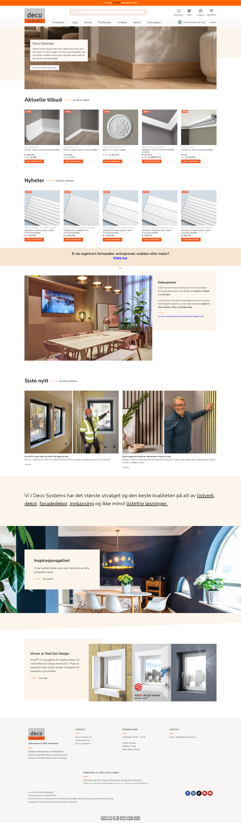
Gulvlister (28, 147)
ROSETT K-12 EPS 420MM (114, 150)
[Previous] (28, 58)
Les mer (28, 465)
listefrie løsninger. (147, 503)
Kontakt (213, 22)
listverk (205, 495)
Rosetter (113, 147)
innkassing (82, 503)
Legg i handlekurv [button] (34, 161)
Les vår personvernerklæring (40, 792)
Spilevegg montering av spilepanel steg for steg (146, 456)
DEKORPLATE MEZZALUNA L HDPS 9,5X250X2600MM (117, 231)
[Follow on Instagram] (193, 793)
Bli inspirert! (48, 579)
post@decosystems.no (186, 737)
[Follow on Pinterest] (204, 793)
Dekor (105, 147)
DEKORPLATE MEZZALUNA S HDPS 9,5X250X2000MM (196, 231)
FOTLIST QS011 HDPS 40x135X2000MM (41, 150)
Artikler (122, 22)
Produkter (58, 22)
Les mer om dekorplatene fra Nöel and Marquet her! (181, 316)
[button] (200, 12)
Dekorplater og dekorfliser (43, 228)
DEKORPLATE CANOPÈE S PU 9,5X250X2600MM (76, 231)
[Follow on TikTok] (199, 793)
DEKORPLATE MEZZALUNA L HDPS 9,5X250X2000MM (156, 231)
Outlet (88, 22)
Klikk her (120, 258)
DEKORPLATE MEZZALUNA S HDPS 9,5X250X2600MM (39, 231)
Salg (75, 22)
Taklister (160, 147)
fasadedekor (53, 503)
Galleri (137, 22)
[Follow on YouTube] (210, 793)
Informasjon (154, 22)
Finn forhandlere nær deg (194, 22)
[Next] (212, 58)
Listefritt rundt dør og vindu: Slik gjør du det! (46, 456)
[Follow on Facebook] (187, 793)
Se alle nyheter (68, 381)
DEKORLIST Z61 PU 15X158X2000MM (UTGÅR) (158, 151)
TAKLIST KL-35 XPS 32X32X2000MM (197, 150)
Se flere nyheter (64, 180)
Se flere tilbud (81, 100)
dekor (30, 503)
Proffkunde (104, 22)
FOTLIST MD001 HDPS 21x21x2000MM (80, 150)
